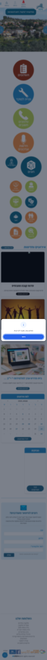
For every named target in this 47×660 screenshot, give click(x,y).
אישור (23, 337)
